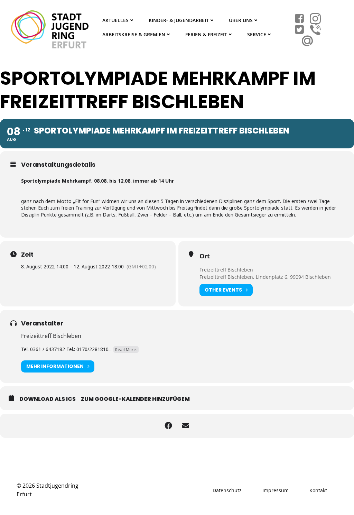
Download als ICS (47, 399)
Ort (204, 256)
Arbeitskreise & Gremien (133, 34)
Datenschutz (227, 490)
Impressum (275, 490)
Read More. (126, 349)
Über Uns (241, 20)
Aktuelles (115, 20)
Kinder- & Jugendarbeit (179, 20)
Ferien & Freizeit (206, 34)
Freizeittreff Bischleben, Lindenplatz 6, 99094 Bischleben (265, 277)
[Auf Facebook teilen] (168, 425)
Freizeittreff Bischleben (226, 269)
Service (256, 34)
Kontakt (318, 490)
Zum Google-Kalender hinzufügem (135, 399)
